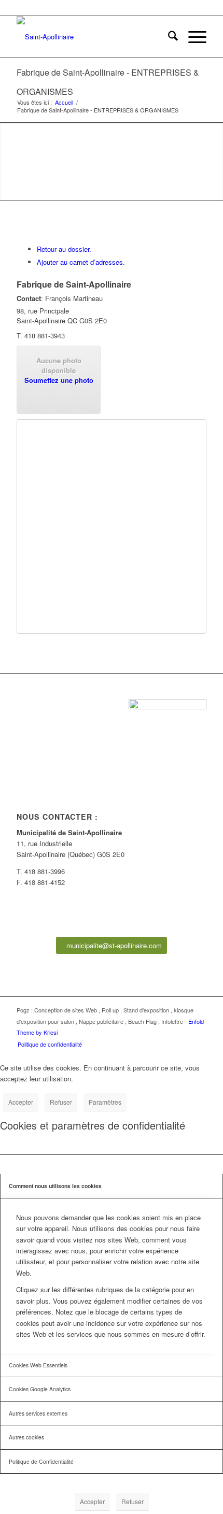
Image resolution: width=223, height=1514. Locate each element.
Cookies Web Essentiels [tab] (38, 1365)
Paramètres (105, 1101)
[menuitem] (168, 37)
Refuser (61, 1101)
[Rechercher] (168, 37)
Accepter (20, 1101)
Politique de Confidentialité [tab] (41, 1461)
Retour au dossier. (64, 249)
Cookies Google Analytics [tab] (40, 1389)
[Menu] (192, 37)
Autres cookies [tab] (26, 1437)
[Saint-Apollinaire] (92, 37)
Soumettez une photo (58, 380)
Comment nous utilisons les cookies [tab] (55, 1186)
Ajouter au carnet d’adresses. (81, 262)
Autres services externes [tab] (38, 1413)
